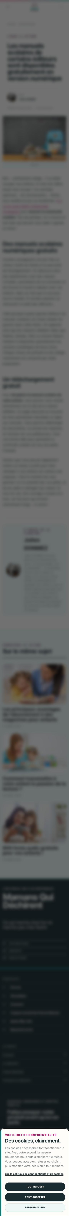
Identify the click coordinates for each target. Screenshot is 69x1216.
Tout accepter (35, 1197)
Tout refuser (35, 1186)
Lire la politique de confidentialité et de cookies (34, 1173)
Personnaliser (35, 1207)
